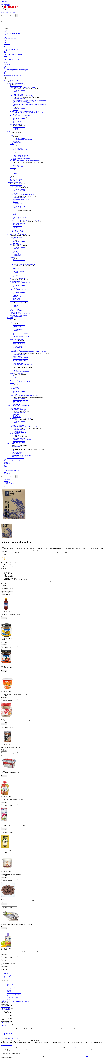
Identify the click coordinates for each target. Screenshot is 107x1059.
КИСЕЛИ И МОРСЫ (16, 180)
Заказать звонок (8, 1033)
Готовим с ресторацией (13, 986)
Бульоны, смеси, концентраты (21, 371)
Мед (14, 122)
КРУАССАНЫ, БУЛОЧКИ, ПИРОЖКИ (20, 455)
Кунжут (15, 377)
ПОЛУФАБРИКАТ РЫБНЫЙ (18, 231)
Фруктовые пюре (17, 121)
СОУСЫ (12, 322)
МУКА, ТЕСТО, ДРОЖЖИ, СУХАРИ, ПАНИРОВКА (24, 395)
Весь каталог (10, 984)
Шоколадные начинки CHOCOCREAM (23, 101)
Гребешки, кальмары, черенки (21, 199)
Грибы (15, 349)
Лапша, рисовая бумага (19, 347)
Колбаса (15, 251)
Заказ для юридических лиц (8, 2)
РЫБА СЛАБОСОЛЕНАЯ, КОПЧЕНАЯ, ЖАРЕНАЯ (24, 220)
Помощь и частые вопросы (14, 994)
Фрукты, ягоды (17, 356)
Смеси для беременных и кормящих (22, 139)
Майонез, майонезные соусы (20, 333)
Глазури (15, 93)
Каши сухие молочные (19, 148)
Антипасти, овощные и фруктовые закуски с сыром (27, 364)
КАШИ (12, 144)
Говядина (15, 243)
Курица (15, 262)
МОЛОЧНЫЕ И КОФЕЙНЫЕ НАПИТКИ (21, 179)
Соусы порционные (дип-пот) (21, 336)
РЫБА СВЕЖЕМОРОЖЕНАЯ (18, 186)
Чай (14, 172)
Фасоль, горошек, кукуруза (20, 357)
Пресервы (15, 228)
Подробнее (4, 854)
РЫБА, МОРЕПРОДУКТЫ (14, 182)
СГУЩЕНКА (13, 114)
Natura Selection (17, 286)
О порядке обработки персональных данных (12, 1000)
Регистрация (7, 4)
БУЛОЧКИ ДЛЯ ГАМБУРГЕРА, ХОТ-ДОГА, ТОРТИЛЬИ (25, 448)
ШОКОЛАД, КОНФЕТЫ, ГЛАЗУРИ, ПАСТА (22, 87)
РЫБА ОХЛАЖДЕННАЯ (17, 233)
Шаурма (15, 277)
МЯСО (12, 238)
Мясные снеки (17, 254)
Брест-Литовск (17, 299)
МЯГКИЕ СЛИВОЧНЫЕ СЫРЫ (19, 301)
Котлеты (15, 272)
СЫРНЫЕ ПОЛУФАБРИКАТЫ (18, 315)
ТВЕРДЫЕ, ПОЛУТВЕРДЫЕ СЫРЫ (20, 289)
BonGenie (15, 129)
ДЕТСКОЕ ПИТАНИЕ (13, 131)
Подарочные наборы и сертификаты (13, 460)
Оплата (6, 462)
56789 (4, 566)
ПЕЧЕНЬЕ (13, 105)
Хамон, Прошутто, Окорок (20, 253)
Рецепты (6, 466)
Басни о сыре (16, 298)
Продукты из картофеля (19, 432)
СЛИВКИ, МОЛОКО (16, 312)
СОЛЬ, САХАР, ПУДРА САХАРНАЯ (20, 381)
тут (87, 1056)
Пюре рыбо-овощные (19, 156)
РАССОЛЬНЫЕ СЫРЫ (16, 311)
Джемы (15, 120)
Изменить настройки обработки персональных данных (15, 1001)
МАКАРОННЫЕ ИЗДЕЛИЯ (17, 380)
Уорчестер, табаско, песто (20, 329)
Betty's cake (16, 128)
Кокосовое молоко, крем (19, 346)
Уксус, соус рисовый (18, 393)
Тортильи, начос (17, 452)
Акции (5, 459)
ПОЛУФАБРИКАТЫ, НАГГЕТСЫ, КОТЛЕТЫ (22, 264)
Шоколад (15, 91)
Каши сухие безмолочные (20, 149)
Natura (15, 294)
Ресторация (7, 479)
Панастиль (16, 414)
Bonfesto (15, 295)
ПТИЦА (12, 257)
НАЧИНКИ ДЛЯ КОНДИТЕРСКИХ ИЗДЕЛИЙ (23, 96)
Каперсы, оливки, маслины (20, 359)
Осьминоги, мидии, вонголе (20, 204)
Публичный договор (12, 997)
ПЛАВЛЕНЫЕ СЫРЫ (16, 316)
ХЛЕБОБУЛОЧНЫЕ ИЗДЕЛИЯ (15, 443)
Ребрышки (16, 268)
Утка (14, 261)
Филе (14, 269)
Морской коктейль (18, 203)
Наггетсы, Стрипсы (18, 271)
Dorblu (15, 288)
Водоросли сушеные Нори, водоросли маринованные (27, 344)
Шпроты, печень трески (19, 217)
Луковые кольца (17, 431)
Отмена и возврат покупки (14, 993)
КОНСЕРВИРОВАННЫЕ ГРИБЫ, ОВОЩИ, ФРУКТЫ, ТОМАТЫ (28, 352)
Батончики (16, 165)
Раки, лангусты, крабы (19, 207)
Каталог (6, 481)
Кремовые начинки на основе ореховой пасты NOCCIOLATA (29, 100)
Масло (15, 394)
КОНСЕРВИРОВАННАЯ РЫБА (19, 209)
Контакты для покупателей (14, 995)
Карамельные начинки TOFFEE (21, 103)
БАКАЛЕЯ (10, 318)
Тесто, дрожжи (17, 401)
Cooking (15, 306)
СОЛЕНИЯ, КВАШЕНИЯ (17, 425)
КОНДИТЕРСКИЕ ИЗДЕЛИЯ (15, 83)
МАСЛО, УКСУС (15, 388)
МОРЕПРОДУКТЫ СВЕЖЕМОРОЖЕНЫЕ (22, 195)
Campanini (16, 387)
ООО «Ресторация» (13, 1038)
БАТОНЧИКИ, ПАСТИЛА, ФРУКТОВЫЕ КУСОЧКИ (25, 161)
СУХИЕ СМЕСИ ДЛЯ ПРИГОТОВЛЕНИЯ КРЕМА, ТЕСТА (26, 112)
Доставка (6, 465)
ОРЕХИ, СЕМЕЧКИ (15, 404)
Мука (14, 402)
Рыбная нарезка (17, 226)
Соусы (15, 370)
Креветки (15, 202)
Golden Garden (17, 417)
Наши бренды (10, 988)
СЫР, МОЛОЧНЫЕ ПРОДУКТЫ (16, 278)
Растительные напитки (19, 441)
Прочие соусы (17, 337)
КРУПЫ (12, 383)
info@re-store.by (5, 1)
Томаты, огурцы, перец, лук (20, 360)
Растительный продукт (19, 442)
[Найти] (16, 15)
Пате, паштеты (17, 255)
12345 (4, 564)
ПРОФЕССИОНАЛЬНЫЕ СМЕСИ (19, 366)
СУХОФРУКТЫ (14, 434)
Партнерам (7, 976)
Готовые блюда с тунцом (19, 219)
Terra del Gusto (17, 296)
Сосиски (15, 250)
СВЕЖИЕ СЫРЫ (14, 309)
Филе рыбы (16, 193)
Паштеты (15, 216)
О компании (7, 463)
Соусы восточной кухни (19, 327)
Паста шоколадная (18, 94)
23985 (4, 568)
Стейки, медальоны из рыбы (20, 190)
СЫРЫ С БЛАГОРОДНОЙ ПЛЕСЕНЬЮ (21, 282)
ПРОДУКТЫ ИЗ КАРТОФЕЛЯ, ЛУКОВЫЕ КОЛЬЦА (24, 426)
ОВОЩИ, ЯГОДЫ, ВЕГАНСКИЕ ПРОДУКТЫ (19, 405)
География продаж (9, 975)
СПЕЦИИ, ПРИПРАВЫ (16, 373)
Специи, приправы (18, 378)
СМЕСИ (12, 135)
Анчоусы (15, 213)
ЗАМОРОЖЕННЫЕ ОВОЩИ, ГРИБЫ (20, 418)
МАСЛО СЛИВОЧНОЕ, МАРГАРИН (20, 313)
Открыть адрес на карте (10, 1034)
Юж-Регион (16, 415)
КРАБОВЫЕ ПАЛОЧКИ (16, 230)
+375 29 (5, 5)
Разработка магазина (6, 1045)
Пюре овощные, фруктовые (20, 155)
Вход (2, 4)
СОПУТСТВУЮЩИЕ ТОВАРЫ (15, 458)
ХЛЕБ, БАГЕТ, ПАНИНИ (17, 453)
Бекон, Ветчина (17, 248)
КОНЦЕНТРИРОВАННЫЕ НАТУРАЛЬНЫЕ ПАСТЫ (24, 111)
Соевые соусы (17, 326)
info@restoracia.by (5, 1025)
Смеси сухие (16, 141)
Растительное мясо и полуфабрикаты (23, 439)
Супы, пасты (16, 350)
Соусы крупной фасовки (19, 335)
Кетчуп (15, 332)
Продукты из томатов (19, 363)
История (6, 973)
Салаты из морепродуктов (20, 206)
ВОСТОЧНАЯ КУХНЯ (16, 339)
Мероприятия (7, 977)
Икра (14, 200)
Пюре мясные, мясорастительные (22, 158)
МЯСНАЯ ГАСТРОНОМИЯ (17, 244)
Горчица (15, 330)
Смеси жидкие (17, 142)
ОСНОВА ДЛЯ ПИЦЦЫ (16, 456)
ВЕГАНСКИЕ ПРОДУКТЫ (17, 435)
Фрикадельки (16, 275)
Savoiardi (15, 110)
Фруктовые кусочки (18, 166)
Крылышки (16, 274)
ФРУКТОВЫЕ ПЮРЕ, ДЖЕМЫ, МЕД (20, 115)
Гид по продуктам (12, 987)
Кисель (15, 173)
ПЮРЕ (12, 151)
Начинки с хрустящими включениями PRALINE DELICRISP (29, 104)
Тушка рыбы (16, 192)
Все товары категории (16, 86)
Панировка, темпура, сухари (20, 400)
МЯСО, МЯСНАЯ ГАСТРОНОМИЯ (17, 234)
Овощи (15, 422)
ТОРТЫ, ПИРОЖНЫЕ (16, 124)
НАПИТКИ (13, 168)
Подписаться (4, 966)
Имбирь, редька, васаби (19, 343)
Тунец (14, 214)
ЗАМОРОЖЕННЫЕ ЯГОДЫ (18, 410)
